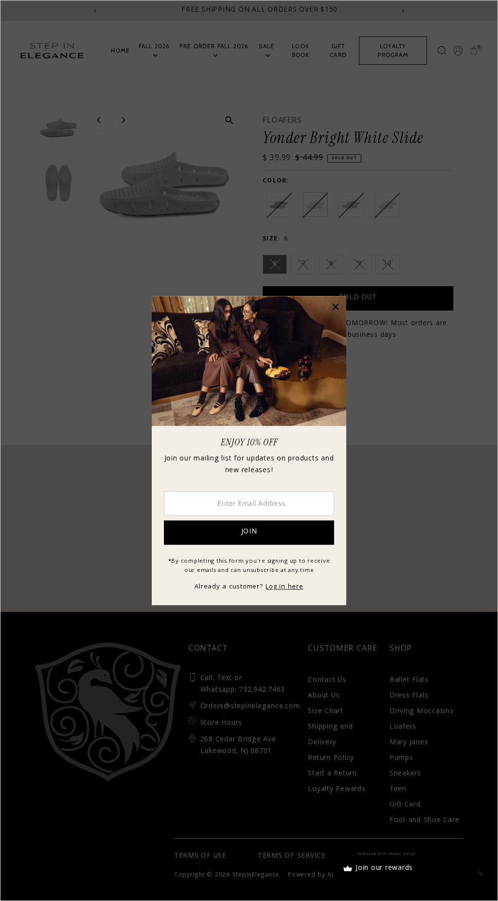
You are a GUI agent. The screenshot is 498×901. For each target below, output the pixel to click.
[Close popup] (335, 306)
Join (249, 532)
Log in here (284, 587)
